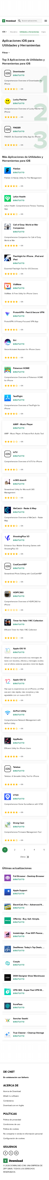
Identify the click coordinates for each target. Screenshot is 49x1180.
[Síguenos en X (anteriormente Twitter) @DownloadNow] (11, 1153)
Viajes (43, 32)
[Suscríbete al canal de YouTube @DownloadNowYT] (16, 1153)
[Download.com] (9, 20)
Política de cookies (11, 1129)
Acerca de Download (12, 1091)
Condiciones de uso (11, 1124)
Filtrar (5, 52)
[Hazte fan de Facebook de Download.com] (5, 1153)
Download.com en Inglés (13, 1105)
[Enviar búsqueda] (19, 21)
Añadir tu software (11, 1096)
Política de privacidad (12, 1119)
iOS (3, 32)
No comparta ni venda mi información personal (22, 1133)
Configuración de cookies (14, 1138)
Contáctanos (8, 1101)
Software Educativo (10, 32)
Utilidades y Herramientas (29, 32)
